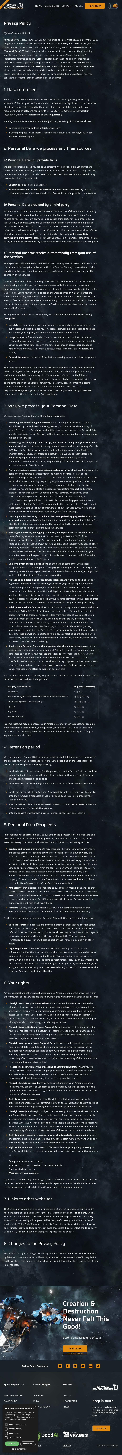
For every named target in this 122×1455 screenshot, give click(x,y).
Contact (68, 1395)
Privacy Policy (41, 1406)
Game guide (52, 6)
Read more (22, 1419)
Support (67, 6)
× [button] (35, 1407)
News (38, 6)
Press (66, 1406)
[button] (20, 1449)
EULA (36, 1401)
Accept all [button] (12, 1444)
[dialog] (20, 1428)
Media (79, 6)
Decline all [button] (28, 1444)
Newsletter (70, 1401)
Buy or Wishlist (13, 1395)
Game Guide (10, 1401)
